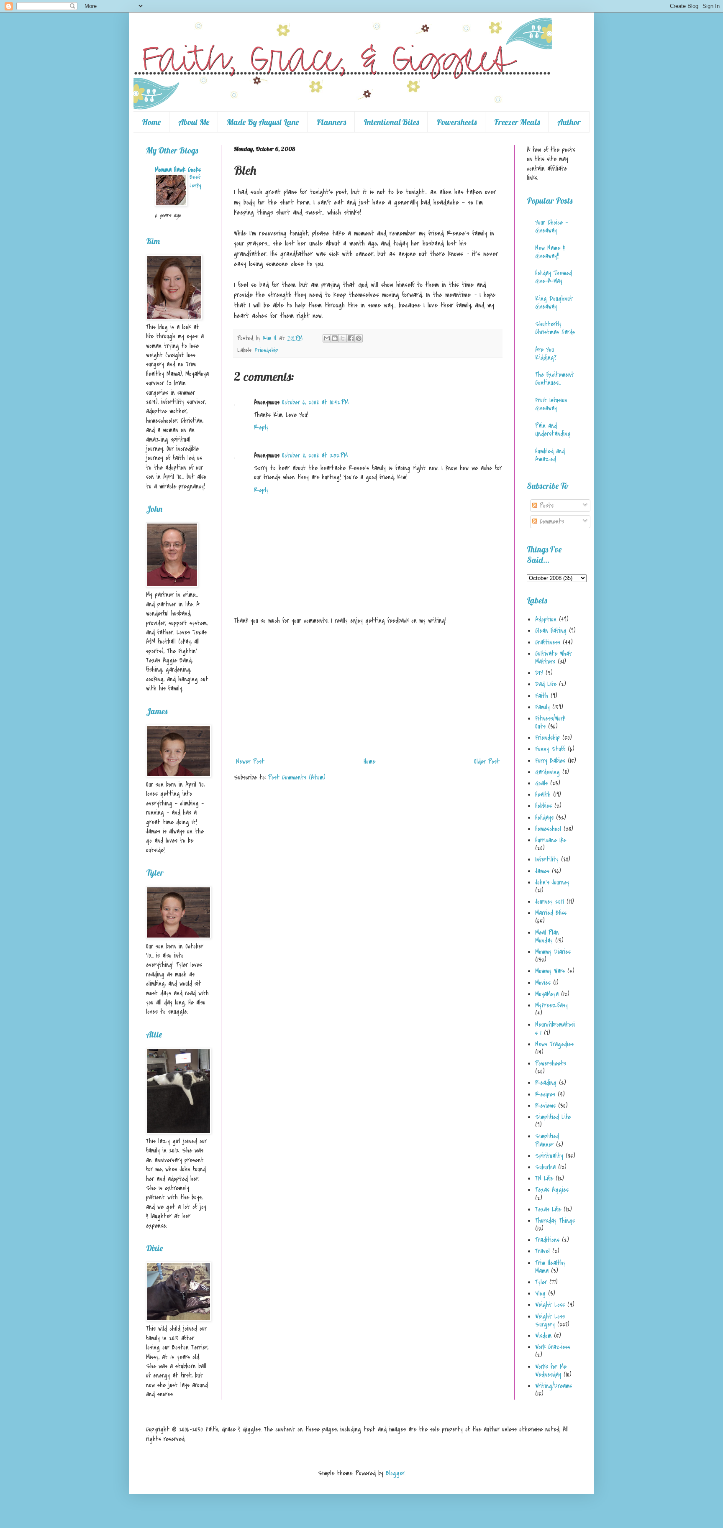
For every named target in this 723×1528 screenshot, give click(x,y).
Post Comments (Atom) (297, 777)
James (542, 871)
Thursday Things (555, 1220)
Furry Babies (550, 760)
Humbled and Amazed (550, 455)
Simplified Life (553, 1117)
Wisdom (543, 1335)
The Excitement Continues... (554, 378)
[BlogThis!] (335, 338)
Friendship (266, 350)
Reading (545, 1082)
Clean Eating (551, 630)
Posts (545, 505)
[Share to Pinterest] (358, 338)
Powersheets (456, 122)
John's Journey (552, 882)
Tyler (541, 1282)
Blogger (395, 1473)
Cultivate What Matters (553, 657)
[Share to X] (342, 338)
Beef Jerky (195, 181)
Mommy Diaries (553, 951)
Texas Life (548, 1209)
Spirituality (549, 1155)
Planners (331, 122)
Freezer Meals (517, 122)
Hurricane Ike (550, 840)
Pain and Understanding (553, 429)
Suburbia (545, 1167)
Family (542, 707)
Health (543, 794)
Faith (541, 695)
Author (569, 122)
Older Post (487, 761)
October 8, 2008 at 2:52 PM (315, 455)
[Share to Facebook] (350, 338)
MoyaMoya (547, 994)
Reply (261, 427)
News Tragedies (554, 1044)
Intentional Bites (391, 122)
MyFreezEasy (551, 1005)
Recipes (545, 1094)
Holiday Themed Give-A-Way (553, 277)
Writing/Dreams (553, 1385)
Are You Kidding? (545, 353)
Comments (550, 521)
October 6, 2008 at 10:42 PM (315, 402)
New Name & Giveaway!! (550, 252)
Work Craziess (552, 1347)
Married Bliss (551, 912)
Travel (542, 1251)
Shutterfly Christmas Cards (555, 328)
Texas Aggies (552, 1189)
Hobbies (543, 805)
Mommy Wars (550, 971)
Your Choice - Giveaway (551, 226)
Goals (541, 783)
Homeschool (548, 828)
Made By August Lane (263, 122)
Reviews (545, 1105)
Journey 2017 (549, 901)
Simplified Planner (547, 1140)
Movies (543, 982)
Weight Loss (550, 1304)
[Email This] (327, 338)
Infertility (547, 859)
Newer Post (250, 761)
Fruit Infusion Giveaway (551, 404)
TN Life (544, 1178)
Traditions (547, 1239)
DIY (539, 672)
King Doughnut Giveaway (554, 302)
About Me (193, 122)
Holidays (544, 817)
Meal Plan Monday (547, 936)
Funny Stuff (550, 749)
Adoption (545, 619)
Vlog (540, 1293)
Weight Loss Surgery (550, 1320)
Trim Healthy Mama (550, 1266)
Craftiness (547, 642)
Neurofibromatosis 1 (555, 1028)
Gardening (547, 772)
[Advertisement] (368, 691)
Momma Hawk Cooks (178, 169)
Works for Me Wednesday (551, 1370)
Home (151, 122)
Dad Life (545, 684)
